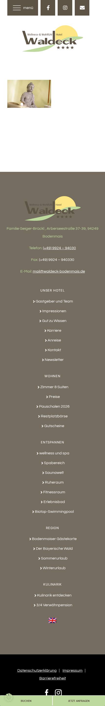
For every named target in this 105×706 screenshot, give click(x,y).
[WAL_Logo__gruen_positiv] (52, 27)
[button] (9, 697)
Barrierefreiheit (52, 678)
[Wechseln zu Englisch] (52, 617)
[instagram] (65, 8)
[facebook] (48, 8)
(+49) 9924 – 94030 (59, 248)
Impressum (73, 670)
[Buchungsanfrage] (82, 8)
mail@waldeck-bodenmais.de (59, 271)
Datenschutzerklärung (37, 670)
